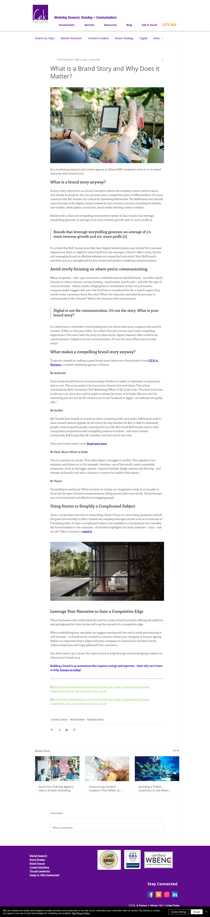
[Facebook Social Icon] (150, 894)
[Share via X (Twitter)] (59, 729)
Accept (196, 911)
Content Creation (98, 38)
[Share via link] (74, 729)
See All (176, 750)
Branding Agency (95, 719)
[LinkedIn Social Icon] (175, 894)
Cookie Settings (178, 911)
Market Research (71, 38)
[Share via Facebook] (51, 729)
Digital (143, 38)
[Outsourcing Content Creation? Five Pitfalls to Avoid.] (107, 768)
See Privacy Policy (81, 913)
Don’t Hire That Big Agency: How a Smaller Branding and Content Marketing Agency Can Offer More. (56, 788)
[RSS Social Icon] (159, 894)
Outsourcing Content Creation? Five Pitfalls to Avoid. (104, 788)
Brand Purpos (37, 863)
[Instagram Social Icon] (167, 894)
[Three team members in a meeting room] (57, 768)
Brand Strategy (124, 38)
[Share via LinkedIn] (66, 729)
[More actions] (162, 59)
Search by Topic (45, 38)
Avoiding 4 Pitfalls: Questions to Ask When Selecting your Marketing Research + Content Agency (156, 788)
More (156, 38)
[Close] (206, 912)
